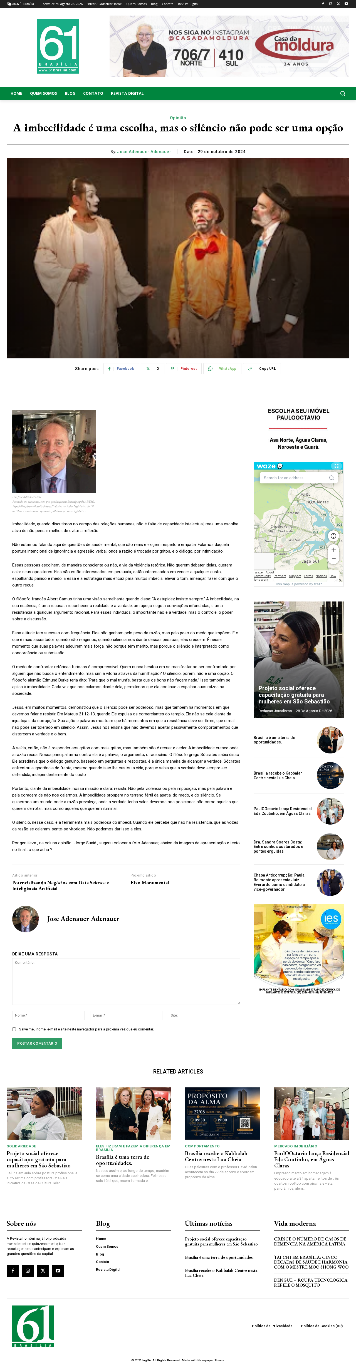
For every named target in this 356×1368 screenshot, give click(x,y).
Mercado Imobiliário (295, 1146)
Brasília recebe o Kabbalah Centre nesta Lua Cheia (278, 775)
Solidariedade (21, 1146)
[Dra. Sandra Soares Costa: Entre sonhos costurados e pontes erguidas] (330, 846)
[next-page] (334, 611)
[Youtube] (346, 4)
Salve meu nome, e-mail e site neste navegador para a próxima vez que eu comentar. (86, 1029)
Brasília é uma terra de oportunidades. (274, 740)
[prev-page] (324, 611)
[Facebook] (323, 4)
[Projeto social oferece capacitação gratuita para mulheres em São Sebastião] (299, 659)
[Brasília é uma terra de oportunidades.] (330, 740)
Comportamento (202, 1146)
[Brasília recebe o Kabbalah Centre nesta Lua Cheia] (330, 775)
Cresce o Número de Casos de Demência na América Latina (310, 1241)
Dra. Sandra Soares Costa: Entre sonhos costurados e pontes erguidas (278, 847)
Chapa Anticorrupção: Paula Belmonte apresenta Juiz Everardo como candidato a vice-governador (279, 882)
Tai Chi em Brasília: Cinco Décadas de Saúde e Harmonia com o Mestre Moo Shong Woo (311, 1262)
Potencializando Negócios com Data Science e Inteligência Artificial (60, 886)
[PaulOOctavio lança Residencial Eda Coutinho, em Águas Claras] (330, 811)
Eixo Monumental (150, 883)
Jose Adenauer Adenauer (144, 151)
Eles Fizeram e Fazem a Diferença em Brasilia (133, 1148)
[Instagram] (331, 4)
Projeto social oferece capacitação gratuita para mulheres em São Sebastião (294, 695)
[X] (338, 4)
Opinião (178, 117)
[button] (311, 93)
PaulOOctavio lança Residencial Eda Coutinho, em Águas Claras (283, 811)
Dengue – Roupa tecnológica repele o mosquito (310, 1282)
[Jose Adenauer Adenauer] (25, 919)
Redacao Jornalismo (275, 711)
